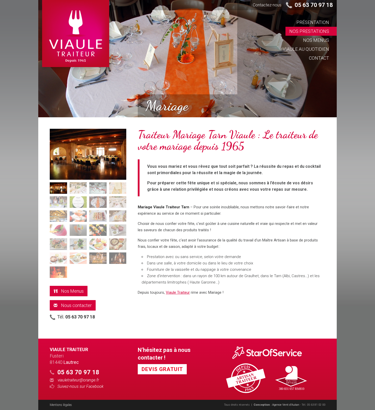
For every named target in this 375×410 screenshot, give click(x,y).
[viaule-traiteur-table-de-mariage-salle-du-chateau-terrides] (58, 188)
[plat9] (98, 230)
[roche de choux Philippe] (98, 258)
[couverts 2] (118, 202)
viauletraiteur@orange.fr (78, 380)
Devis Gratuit (162, 369)
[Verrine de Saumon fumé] (78, 230)
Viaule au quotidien (306, 49)
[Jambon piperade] (118, 230)
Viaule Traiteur (178, 292)
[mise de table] (78, 188)
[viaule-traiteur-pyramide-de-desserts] (118, 258)
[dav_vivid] (98, 216)
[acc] (58, 230)
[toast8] (78, 216)
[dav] (58, 244)
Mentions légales (61, 405)
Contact (319, 58)
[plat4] (78, 258)
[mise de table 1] (58, 216)
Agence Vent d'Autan (285, 404)
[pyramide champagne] (58, 272)
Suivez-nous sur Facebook (80, 386)
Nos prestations (309, 31)
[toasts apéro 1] (118, 216)
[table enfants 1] (118, 188)
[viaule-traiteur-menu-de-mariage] (78, 202)
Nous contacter (76, 305)
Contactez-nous (267, 5)
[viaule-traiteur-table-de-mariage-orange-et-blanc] (98, 202)
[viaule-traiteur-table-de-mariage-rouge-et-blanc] (98, 188)
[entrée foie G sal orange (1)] (78, 244)
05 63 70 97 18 (314, 5)
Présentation (312, 22)
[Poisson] (118, 244)
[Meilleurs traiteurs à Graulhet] (270, 352)
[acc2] (98, 244)
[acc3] (58, 258)
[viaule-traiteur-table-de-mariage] (58, 202)
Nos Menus (316, 40)
